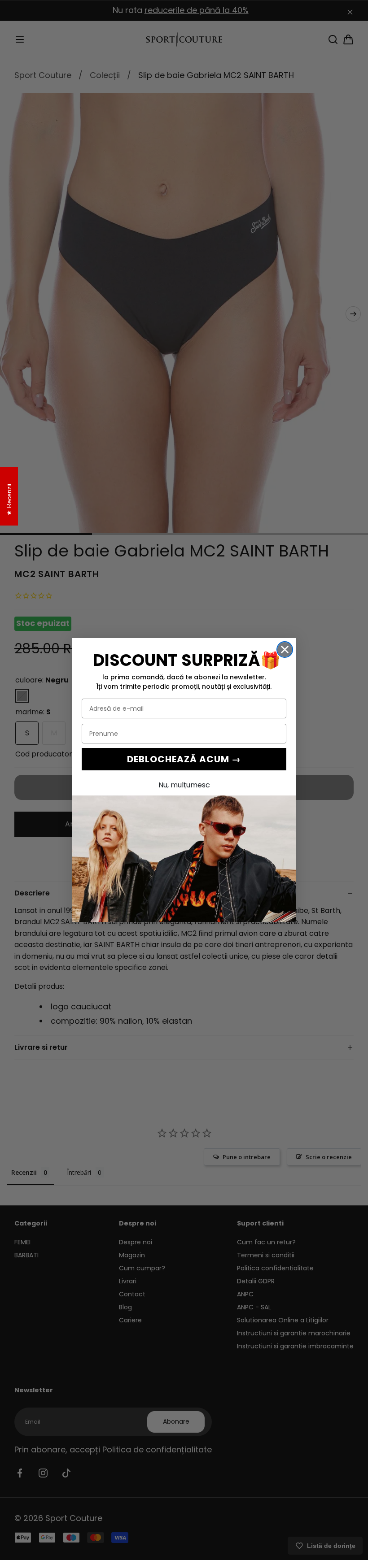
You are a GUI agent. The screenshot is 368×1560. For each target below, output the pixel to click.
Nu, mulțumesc (184, 785)
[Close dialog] (285, 649)
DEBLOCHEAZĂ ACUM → (184, 759)
